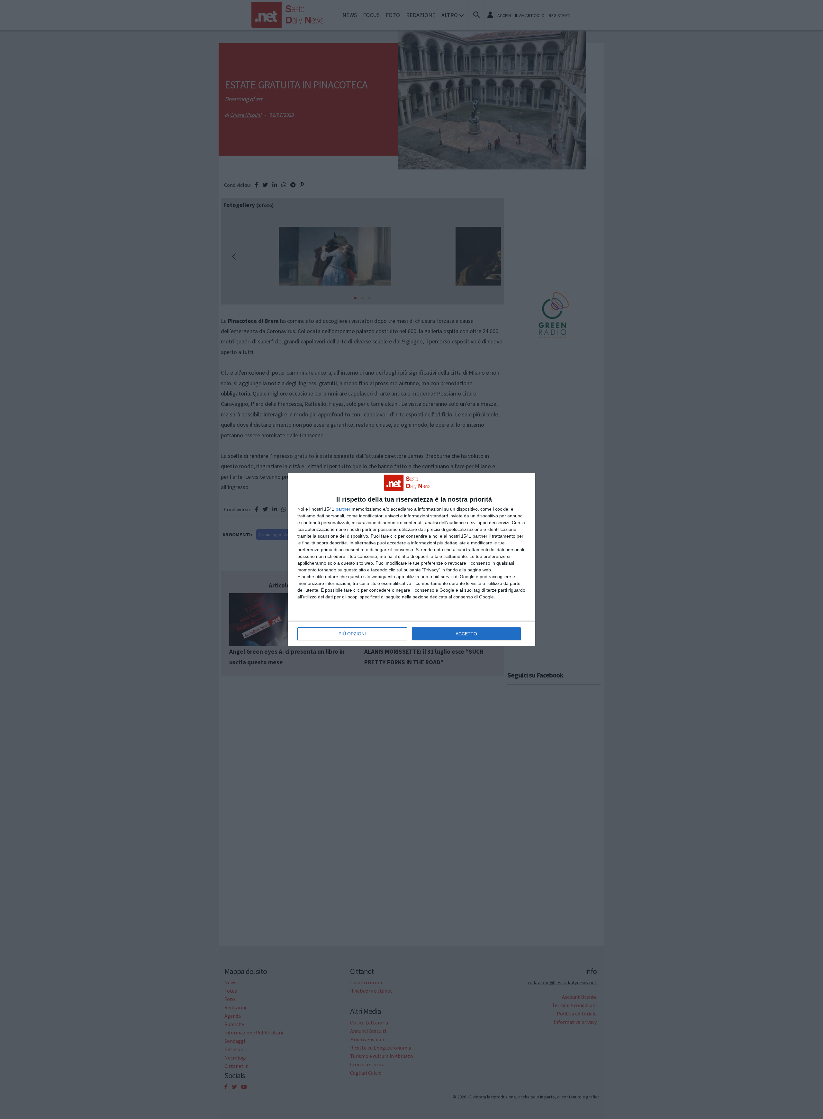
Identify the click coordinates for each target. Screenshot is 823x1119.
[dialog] (411, 559)
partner (343, 509)
